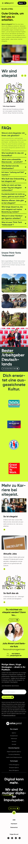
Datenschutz (14, 827)
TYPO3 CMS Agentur (14, 764)
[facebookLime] (8, 835)
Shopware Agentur (14, 767)
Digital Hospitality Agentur (14, 751)
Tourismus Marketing (14, 754)
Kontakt (14, 744)
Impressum (14, 823)
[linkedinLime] (20, 835)
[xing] (16, 838)
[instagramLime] (12, 835)
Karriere (14, 741)
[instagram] (12, 838)
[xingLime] (16, 835)
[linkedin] (20, 838)
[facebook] (8, 838)
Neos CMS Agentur (14, 770)
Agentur (14, 732)
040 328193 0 (16, 653)
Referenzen (14, 738)
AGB (14, 820)
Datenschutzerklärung (9, 715)
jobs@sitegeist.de (15, 655)
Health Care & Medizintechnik (14, 757)
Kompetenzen (14, 735)
